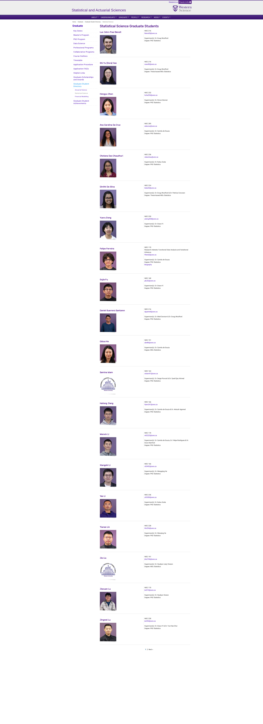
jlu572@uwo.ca (150, 590)
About (94, 17)
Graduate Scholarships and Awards (83, 78)
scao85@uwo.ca (150, 64)
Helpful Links (79, 73)
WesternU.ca (173, 2)
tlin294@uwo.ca (150, 528)
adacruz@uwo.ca (150, 126)
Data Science (79, 43)
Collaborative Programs (83, 52)
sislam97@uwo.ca (151, 373)
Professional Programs (83, 48)
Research (145, 17)
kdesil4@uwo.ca (150, 188)
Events (165, 17)
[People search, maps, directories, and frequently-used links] (185, 2)
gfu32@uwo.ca (149, 281)
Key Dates (77, 31)
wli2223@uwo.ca (150, 435)
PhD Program (79, 39)
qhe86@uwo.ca (150, 343)
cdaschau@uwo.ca (151, 157)
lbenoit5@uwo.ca (150, 33)
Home (74, 22)
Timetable (77, 60)
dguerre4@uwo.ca (150, 312)
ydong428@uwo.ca (151, 219)
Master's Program (81, 35)
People (134, 17)
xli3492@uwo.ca (150, 466)
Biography (148, 265)
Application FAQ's (81, 69)
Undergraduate (108, 17)
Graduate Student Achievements (81, 102)
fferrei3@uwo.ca (150, 255)
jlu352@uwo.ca (150, 621)
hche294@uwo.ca (150, 95)
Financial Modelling (81, 96)
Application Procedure (83, 65)
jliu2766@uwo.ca (150, 559)
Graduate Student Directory (93, 22)
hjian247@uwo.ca (150, 404)
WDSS (156, 17)
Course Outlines (80, 56)
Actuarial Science (81, 90)
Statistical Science (81, 93)
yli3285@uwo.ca (150, 497)
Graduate (123, 17)
